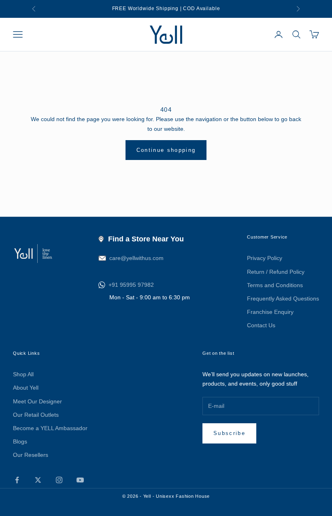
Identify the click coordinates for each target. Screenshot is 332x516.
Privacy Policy (264, 258)
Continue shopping (166, 150)
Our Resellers (30, 455)
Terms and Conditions (275, 285)
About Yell (25, 387)
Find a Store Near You (146, 239)
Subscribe (229, 433)
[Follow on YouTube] (80, 480)
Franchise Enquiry (270, 312)
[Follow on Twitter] (38, 480)
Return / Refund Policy (275, 272)
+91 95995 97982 (131, 284)
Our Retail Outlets (36, 415)
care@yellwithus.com (136, 258)
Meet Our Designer (37, 401)
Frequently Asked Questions (283, 298)
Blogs (20, 441)
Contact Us (261, 325)
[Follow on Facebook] (17, 480)
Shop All (23, 374)
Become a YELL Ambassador (50, 428)
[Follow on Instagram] (59, 480)
